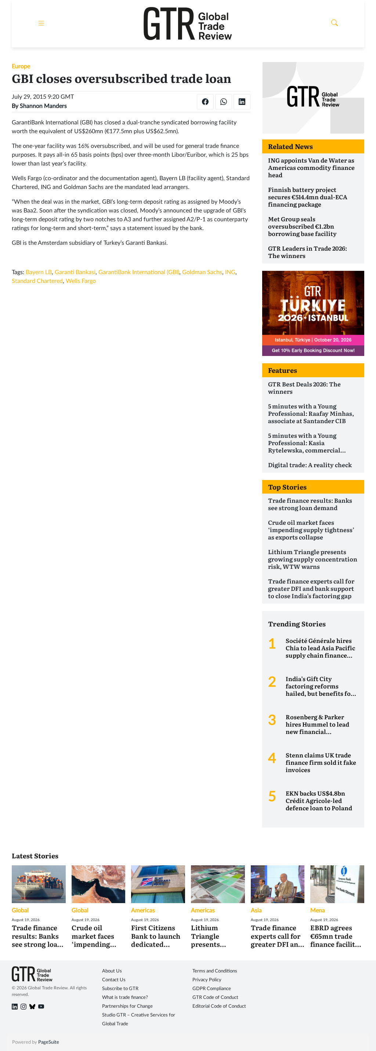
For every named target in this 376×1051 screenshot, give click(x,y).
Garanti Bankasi (75, 272)
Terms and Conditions (214, 971)
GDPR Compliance (211, 988)
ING (230, 272)
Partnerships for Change (127, 1006)
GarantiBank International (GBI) (138, 272)
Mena (317, 910)
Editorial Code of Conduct (219, 1006)
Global (20, 910)
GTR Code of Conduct (215, 997)
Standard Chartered (37, 281)
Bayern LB (39, 272)
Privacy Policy (206, 980)
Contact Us (114, 980)
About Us (112, 971)
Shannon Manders (43, 106)
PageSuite (48, 1042)
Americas (143, 910)
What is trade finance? (125, 997)
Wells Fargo (81, 281)
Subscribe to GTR (120, 988)
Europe (21, 66)
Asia (256, 910)
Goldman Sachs (202, 272)
